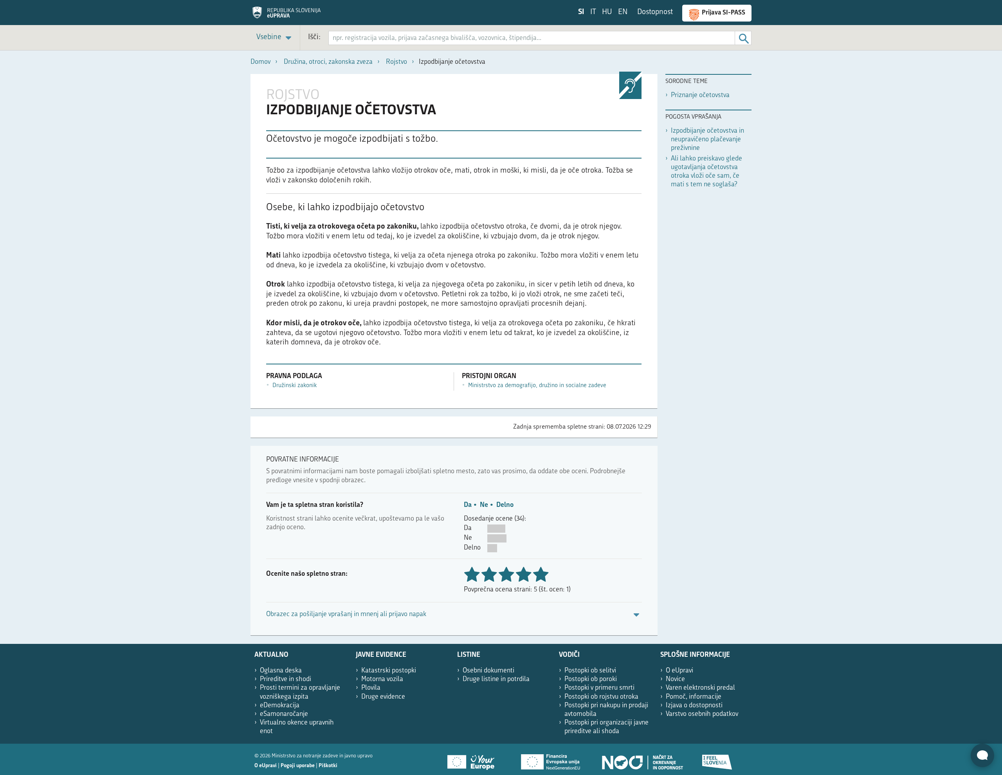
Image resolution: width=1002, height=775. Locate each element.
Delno (505, 505)
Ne (484, 505)
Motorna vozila (382, 679)
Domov (260, 62)
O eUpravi (679, 670)
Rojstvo (396, 62)
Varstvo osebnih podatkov (702, 714)
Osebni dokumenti (488, 670)
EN (622, 12)
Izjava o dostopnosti (694, 705)
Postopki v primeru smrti (599, 688)
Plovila (370, 688)
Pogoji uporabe (298, 765)
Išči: (314, 37)
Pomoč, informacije (693, 697)
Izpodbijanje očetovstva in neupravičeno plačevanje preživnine (707, 139)
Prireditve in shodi (285, 679)
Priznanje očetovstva (700, 95)
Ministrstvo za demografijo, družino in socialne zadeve (537, 386)
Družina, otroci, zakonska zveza (328, 62)
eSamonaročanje (284, 714)
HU (607, 12)
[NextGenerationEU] (551, 759)
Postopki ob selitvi (590, 670)
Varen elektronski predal (700, 688)
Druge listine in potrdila (496, 679)
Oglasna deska (281, 670)
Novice (675, 679)
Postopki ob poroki (590, 679)
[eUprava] (286, 15)
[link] (275, 37)
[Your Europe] (473, 759)
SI (581, 12)
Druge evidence (383, 697)
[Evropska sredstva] (717, 759)
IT (593, 12)
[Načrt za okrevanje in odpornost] (642, 759)
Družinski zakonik (294, 386)
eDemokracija (279, 705)
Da (468, 505)
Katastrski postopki (388, 670)
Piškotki (328, 765)
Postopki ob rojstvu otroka (601, 697)
